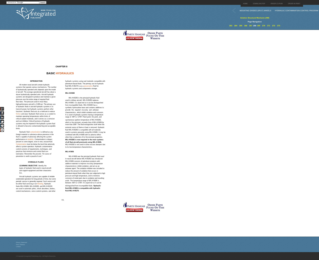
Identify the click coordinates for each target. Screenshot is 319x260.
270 (263, 26)
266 (245, 26)
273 (278, 26)
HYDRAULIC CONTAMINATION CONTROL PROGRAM (296, 11)
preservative (88, 86)
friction (18, 114)
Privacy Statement (21, 242)
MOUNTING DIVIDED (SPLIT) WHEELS (255, 11)
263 (230, 26)
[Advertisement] (69, 47)
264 (235, 26)
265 (240, 26)
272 (273, 26)
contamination (35, 132)
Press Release (20, 244)
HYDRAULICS (65, 73)
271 (268, 26)
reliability (30, 139)
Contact (18, 246)
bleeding (40, 184)
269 (258, 26)
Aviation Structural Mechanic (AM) (254, 18)
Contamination (21, 144)
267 (250, 26)
